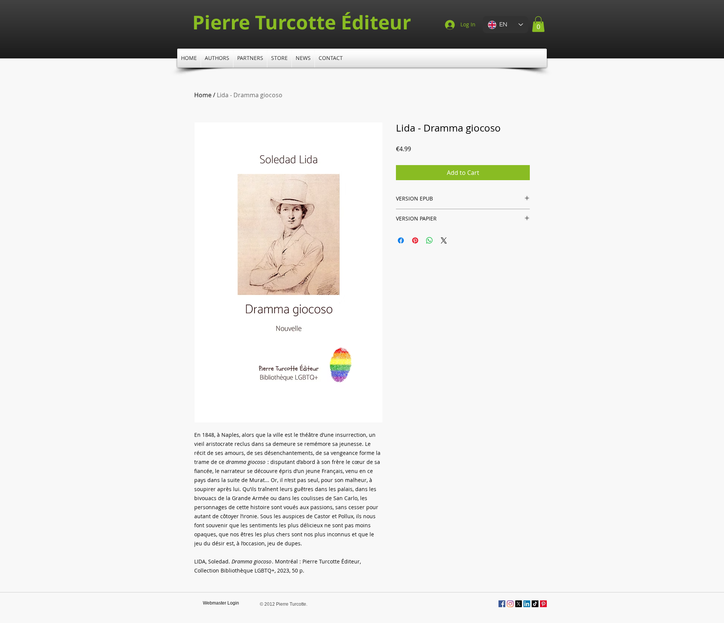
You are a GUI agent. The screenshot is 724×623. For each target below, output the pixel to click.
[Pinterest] (543, 603)
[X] (518, 603)
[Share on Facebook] (400, 240)
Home (203, 95)
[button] (538, 24)
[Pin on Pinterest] (415, 240)
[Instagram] (510, 603)
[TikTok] (535, 603)
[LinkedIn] (526, 603)
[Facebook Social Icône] (502, 603)
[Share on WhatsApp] (429, 240)
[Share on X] (443, 240)
